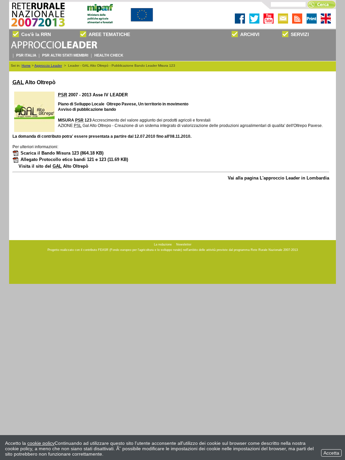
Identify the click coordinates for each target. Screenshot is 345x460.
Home (26, 65)
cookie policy (41, 443)
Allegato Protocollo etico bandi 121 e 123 (74, 159)
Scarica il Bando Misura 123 (62, 153)
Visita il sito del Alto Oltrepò (53, 166)
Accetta (331, 453)
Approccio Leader (48, 65)
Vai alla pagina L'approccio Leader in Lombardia (278, 177)
